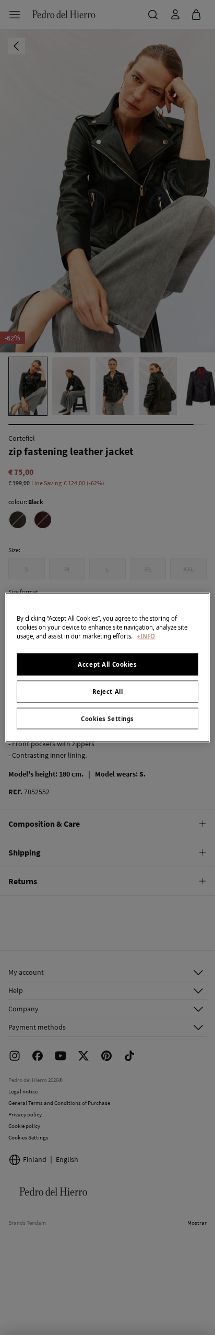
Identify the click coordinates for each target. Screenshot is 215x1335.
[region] (107, 667)
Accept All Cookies (107, 664)
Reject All (107, 691)
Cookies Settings (107, 718)
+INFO (146, 636)
